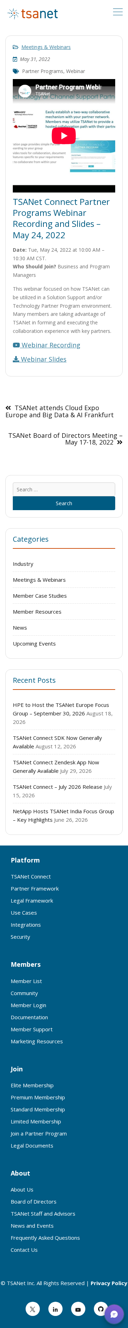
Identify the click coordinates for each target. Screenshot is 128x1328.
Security (20, 936)
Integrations (26, 924)
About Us (22, 1189)
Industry (23, 563)
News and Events (32, 1225)
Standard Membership (38, 1109)
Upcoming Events (34, 643)
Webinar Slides (42, 359)
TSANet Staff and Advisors (43, 1213)
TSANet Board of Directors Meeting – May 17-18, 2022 (65, 439)
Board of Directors (34, 1201)
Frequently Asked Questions (45, 1237)
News (20, 627)
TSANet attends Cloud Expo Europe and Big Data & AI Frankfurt (59, 411)
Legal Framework (32, 900)
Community (24, 993)
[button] (114, 1314)
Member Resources (37, 611)
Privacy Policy (109, 1283)
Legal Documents (32, 1145)
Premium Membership (38, 1097)
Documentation (29, 1017)
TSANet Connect (31, 876)
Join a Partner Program (39, 1133)
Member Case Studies (40, 595)
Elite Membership (32, 1085)
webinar (75, 71)
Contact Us (24, 1249)
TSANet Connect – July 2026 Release (57, 786)
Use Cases (24, 912)
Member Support (32, 1029)
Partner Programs (42, 71)
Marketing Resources (37, 1041)
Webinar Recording (50, 345)
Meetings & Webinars (46, 47)
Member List (26, 980)
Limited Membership (36, 1121)
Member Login (28, 1005)
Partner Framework (35, 888)
